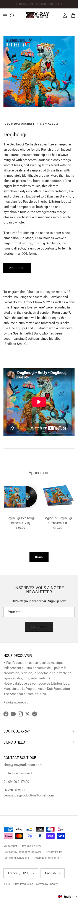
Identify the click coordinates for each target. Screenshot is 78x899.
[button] (68, 896)
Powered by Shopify (46, 884)
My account (10, 846)
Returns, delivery (31, 846)
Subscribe (39, 626)
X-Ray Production (23, 884)
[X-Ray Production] (39, 16)
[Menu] (5, 15)
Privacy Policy (54, 851)
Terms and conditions (16, 857)
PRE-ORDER (17, 267)
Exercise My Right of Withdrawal (22, 851)
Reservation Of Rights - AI (48, 857)
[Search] (14, 15)
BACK (39, 556)
